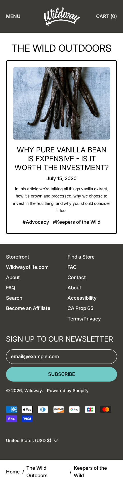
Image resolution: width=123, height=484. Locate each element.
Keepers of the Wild (90, 471)
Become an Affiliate (28, 308)
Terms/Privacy (84, 319)
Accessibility (82, 298)
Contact (77, 277)
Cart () (106, 18)
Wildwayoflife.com (27, 267)
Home (13, 472)
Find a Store (81, 257)
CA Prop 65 (80, 308)
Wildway (33, 390)
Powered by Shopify (68, 390)
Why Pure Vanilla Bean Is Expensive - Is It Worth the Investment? (62, 158)
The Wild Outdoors (36, 471)
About (13, 277)
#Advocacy (36, 222)
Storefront (17, 257)
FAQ (10, 288)
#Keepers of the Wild (76, 222)
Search (14, 298)
